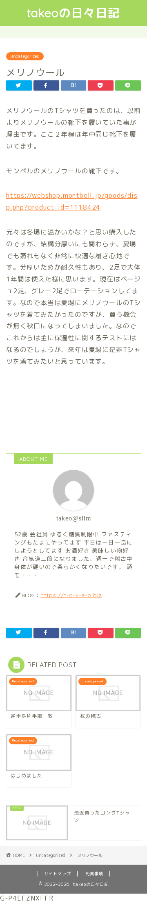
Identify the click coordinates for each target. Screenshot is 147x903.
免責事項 (94, 873)
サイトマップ (57, 873)
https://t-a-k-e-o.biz (71, 594)
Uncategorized (25, 56)
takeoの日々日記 (73, 12)
